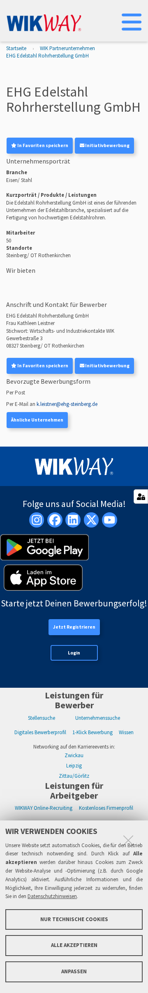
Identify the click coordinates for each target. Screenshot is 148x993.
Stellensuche (41, 717)
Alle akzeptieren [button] (74, 945)
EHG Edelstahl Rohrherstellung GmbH (47, 55)
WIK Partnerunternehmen (67, 48)
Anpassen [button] (74, 971)
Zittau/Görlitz (74, 775)
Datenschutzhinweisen (52, 896)
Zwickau (74, 755)
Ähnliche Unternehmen (37, 420)
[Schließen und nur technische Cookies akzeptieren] (128, 840)
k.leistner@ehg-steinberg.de (67, 404)
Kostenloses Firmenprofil (106, 807)
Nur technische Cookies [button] (74, 919)
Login (74, 653)
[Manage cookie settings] (141, 496)
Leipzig (74, 765)
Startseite (16, 48)
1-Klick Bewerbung (92, 732)
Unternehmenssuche (97, 717)
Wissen (126, 732)
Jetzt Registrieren (74, 627)
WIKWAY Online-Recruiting (43, 807)
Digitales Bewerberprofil (40, 732)
